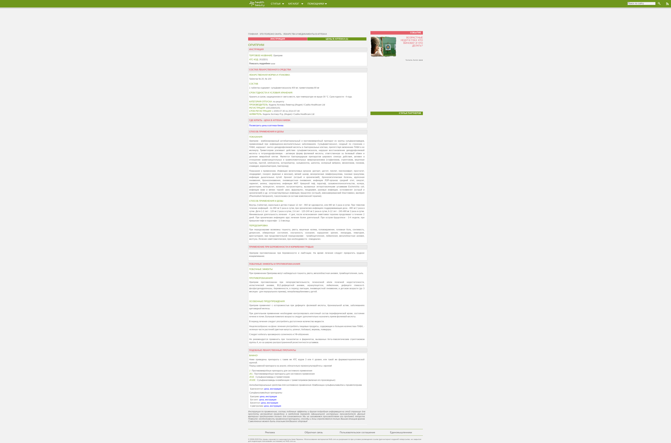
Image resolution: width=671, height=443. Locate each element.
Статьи (275, 3)
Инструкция (277, 39)
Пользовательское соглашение (357, 432)
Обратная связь (314, 432)
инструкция (275, 389)
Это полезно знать (270, 34)
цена (266, 389)
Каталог (293, 3)
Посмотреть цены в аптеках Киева (266, 125)
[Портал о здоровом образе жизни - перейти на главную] (256, 6)
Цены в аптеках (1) (337, 39)
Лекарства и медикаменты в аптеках (305, 34)
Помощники (316, 3)
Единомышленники (401, 432)
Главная (253, 34)
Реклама (270, 432)
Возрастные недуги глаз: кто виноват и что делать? (412, 41)
